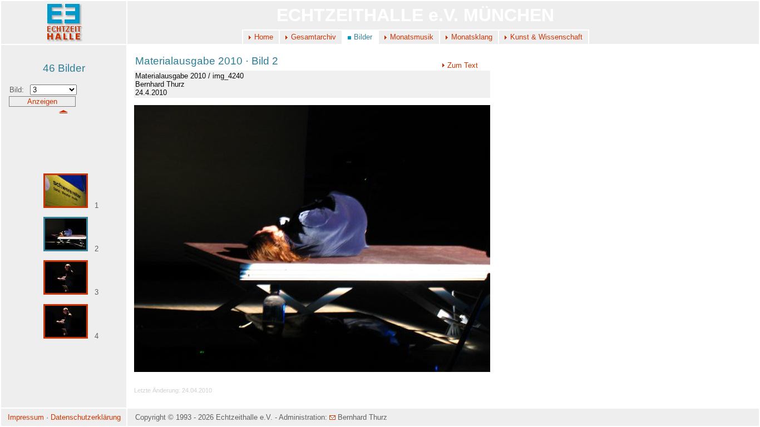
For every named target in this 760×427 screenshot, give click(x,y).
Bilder (363, 37)
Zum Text (462, 65)
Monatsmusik (411, 37)
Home (263, 37)
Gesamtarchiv (313, 37)
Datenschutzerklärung (86, 417)
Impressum (26, 417)
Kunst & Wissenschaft (546, 37)
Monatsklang (471, 37)
